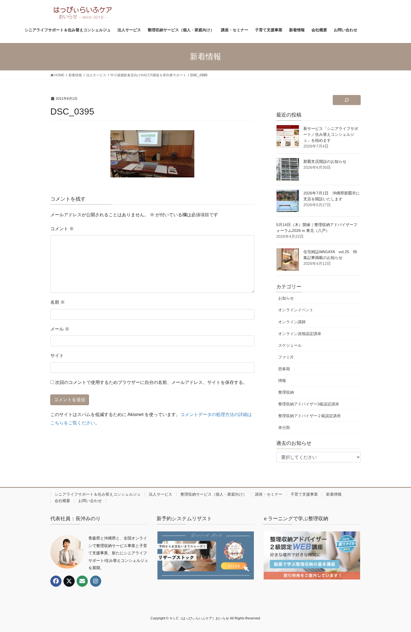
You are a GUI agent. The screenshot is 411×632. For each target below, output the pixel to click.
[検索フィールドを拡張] (347, 100)
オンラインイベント (295, 310)
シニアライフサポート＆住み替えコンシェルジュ (98, 494)
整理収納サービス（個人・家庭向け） (213, 494)
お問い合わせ (90, 500)
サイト (57, 355)
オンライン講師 (292, 322)
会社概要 (62, 500)
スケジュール (290, 345)
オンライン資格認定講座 (299, 333)
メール (59, 329)
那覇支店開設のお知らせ (324, 161)
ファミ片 (286, 357)
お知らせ (286, 298)
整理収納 (286, 392)
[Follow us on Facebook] (56, 581)
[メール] (82, 581)
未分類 (284, 427)
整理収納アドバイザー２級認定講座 (309, 416)
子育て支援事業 (304, 494)
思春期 (284, 369)
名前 (57, 302)
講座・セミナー (268, 494)
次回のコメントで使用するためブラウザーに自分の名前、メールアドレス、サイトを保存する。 (151, 382)
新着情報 (334, 494)
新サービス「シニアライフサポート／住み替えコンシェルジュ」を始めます (330, 134)
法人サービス (160, 494)
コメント (62, 228)
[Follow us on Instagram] (95, 581)
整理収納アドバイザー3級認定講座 (308, 404)
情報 (282, 380)
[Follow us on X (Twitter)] (69, 581)
